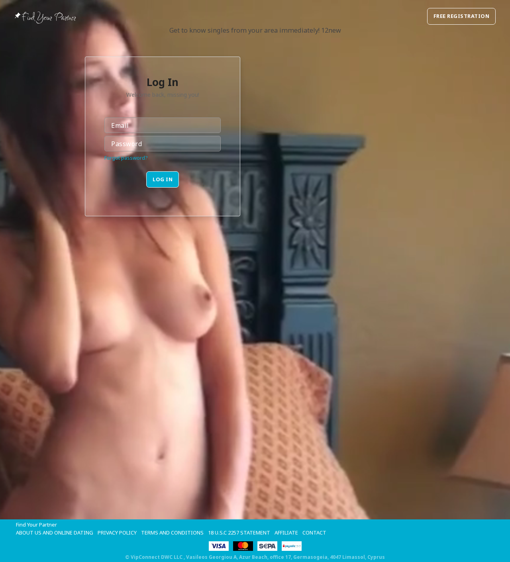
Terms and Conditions (172, 532)
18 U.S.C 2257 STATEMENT (239, 532)
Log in (163, 179)
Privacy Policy (117, 532)
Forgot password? (126, 157)
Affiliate (286, 532)
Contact (314, 532)
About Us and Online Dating (54, 532)
